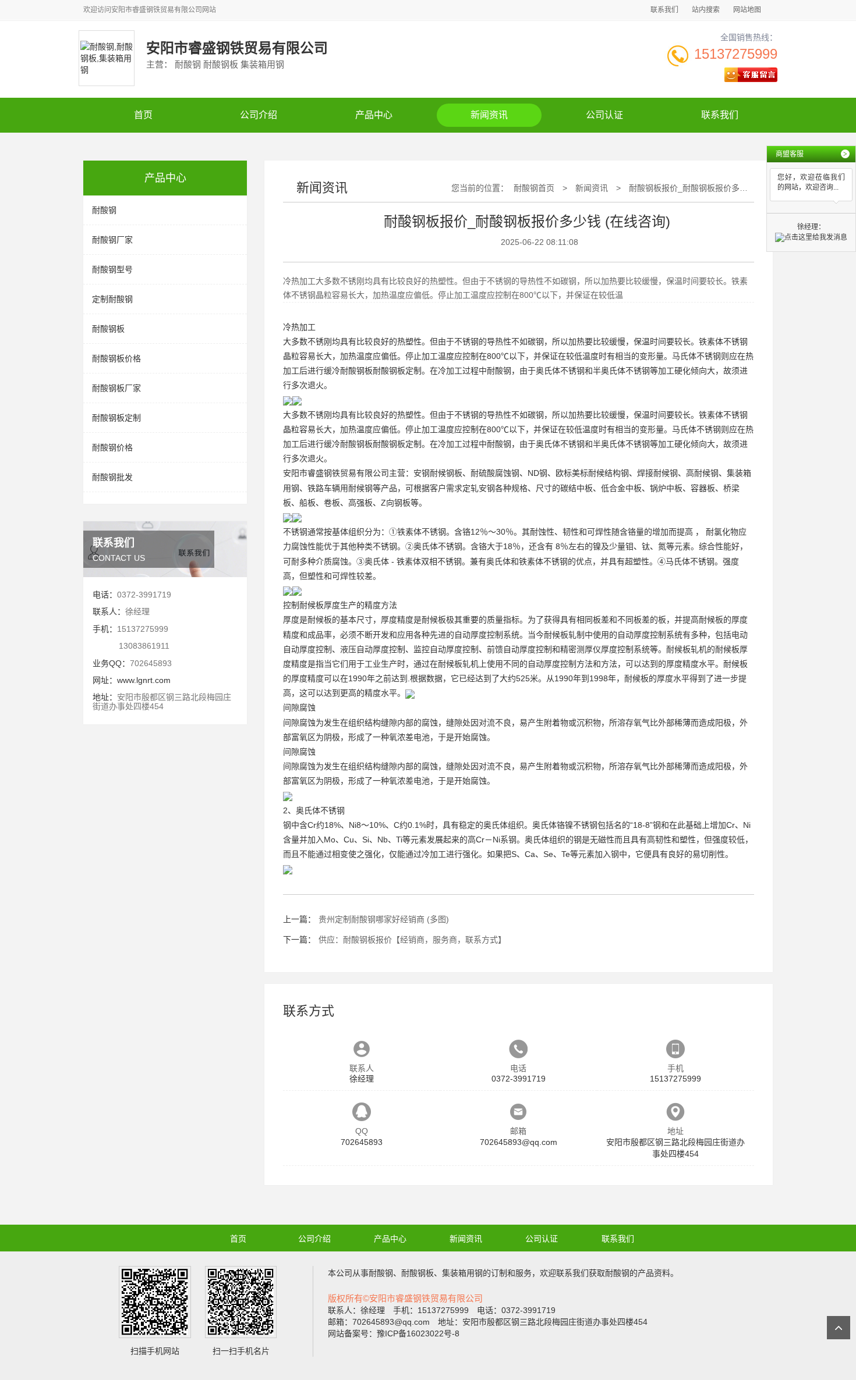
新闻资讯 (489, 115)
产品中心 (373, 115)
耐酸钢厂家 (112, 239)
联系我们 (664, 10)
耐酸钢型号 (112, 269)
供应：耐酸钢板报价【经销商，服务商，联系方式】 (412, 939)
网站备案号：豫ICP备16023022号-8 (393, 1333)
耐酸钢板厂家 (116, 388)
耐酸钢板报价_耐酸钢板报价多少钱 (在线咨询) (713, 188)
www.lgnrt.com (144, 680)
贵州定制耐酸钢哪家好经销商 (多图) (384, 919)
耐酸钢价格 (112, 447)
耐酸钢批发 (112, 477)
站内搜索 (706, 10)
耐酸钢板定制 (116, 417)
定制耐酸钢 (112, 299)
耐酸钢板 (108, 328)
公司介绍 (258, 115)
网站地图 (747, 10)
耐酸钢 (104, 210)
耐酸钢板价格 (116, 358)
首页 (143, 115)
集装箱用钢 (462, 1273)
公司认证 (604, 115)
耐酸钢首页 (534, 188)
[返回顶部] (838, 1327)
